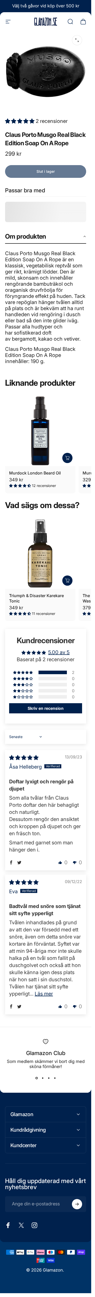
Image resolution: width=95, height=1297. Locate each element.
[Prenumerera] (77, 1204)
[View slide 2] (43, 1078)
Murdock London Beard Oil (35, 472)
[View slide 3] (49, 1078)
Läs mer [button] (44, 994)
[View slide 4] (55, 1078)
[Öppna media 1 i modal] (77, 40)
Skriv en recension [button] (46, 708)
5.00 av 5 (59, 652)
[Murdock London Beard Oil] (40, 431)
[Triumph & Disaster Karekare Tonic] (40, 553)
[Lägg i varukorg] (67, 458)
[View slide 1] (36, 1078)
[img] (24, 758)
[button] (20, 121)
